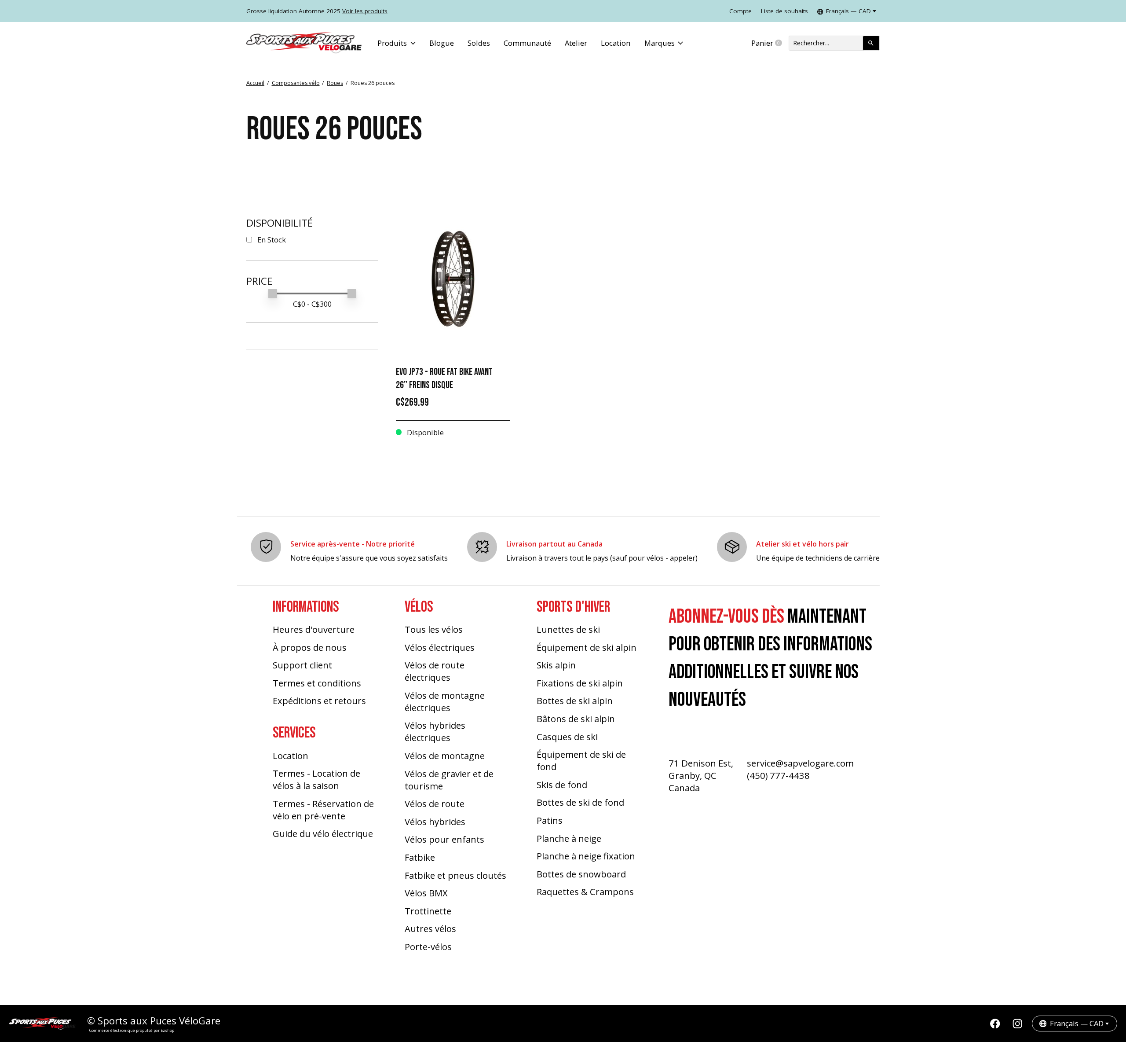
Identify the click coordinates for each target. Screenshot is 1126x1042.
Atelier (576, 43)
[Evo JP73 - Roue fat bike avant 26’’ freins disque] (453, 279)
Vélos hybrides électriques (435, 731)
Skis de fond (562, 784)
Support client (302, 665)
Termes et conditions (317, 683)
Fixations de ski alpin (580, 683)
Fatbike (420, 857)
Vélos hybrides (435, 821)
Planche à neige (569, 838)
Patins (550, 820)
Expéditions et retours (319, 700)
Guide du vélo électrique (323, 833)
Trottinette (428, 911)
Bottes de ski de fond (580, 802)
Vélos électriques (440, 647)
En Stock (271, 240)
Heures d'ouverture (314, 629)
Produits (392, 43)
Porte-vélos (428, 946)
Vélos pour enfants (444, 839)
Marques (659, 43)
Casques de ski (567, 736)
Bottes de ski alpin (575, 700)
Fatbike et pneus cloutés (455, 875)
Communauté (527, 43)
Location (615, 43)
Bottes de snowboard (581, 874)
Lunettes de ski (568, 629)
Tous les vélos (434, 629)
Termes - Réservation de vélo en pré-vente (323, 809)
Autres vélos (430, 928)
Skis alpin (556, 665)
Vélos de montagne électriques (445, 701)
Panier (770, 43)
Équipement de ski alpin (586, 647)
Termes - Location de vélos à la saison (316, 779)
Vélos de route (434, 803)
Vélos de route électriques (434, 671)
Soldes (479, 43)
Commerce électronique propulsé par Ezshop (131, 1030)
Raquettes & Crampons (585, 891)
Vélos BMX (426, 893)
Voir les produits (365, 11)
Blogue (441, 43)
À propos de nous (310, 647)
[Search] (871, 43)
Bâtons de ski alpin (576, 718)
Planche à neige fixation (586, 856)
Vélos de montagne (445, 755)
